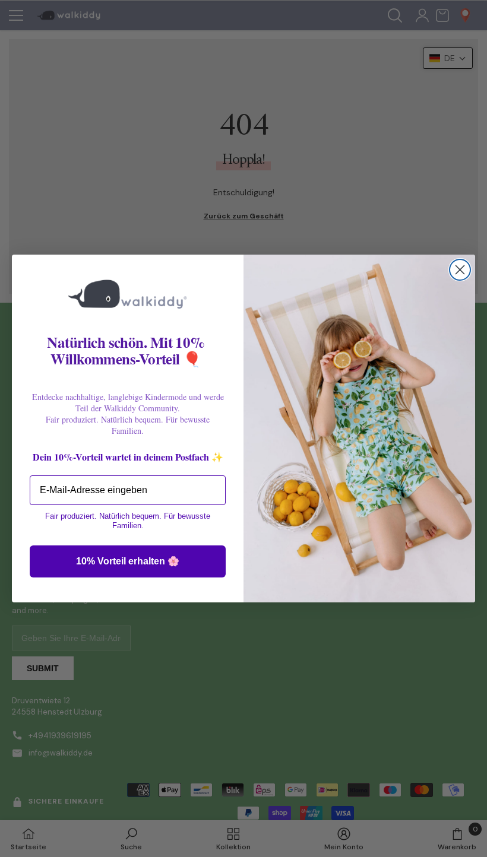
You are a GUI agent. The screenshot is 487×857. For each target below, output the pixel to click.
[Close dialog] (460, 269)
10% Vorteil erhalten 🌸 (127, 561)
